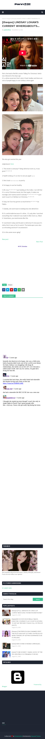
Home (3, 18)
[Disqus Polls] (22, 326)
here (12, 164)
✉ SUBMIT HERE (7, 588)
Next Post (39, 242)
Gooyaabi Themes (36, 736)
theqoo (8, 18)
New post (5, 239)
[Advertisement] (22, 265)
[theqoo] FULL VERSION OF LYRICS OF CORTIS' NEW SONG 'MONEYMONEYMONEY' (27, 612)
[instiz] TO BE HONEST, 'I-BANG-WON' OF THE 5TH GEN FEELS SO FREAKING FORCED (27, 653)
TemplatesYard (18, 736)
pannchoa (7, 30)
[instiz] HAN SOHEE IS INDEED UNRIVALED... (26, 644)
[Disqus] (22, 380)
